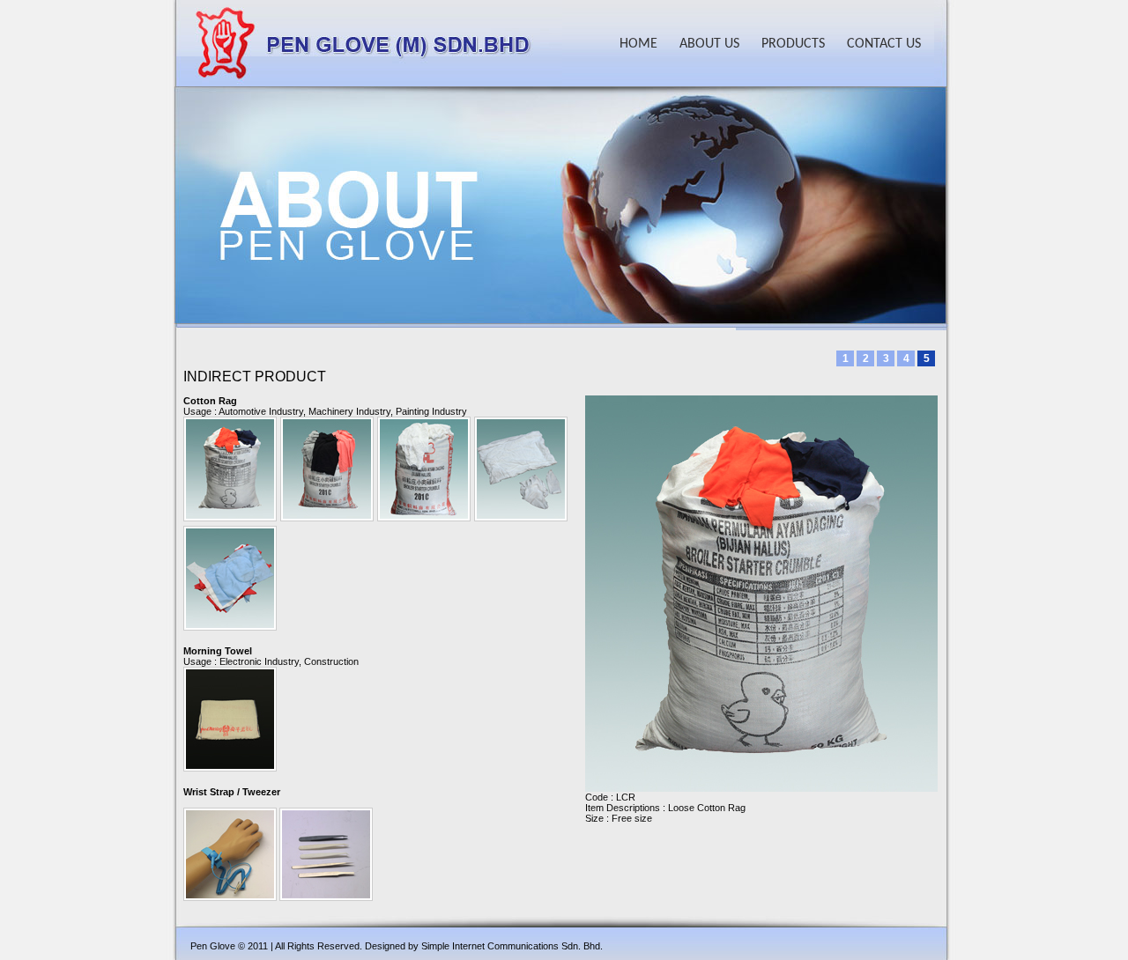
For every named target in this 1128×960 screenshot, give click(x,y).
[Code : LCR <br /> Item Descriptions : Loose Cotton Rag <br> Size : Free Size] (230, 422)
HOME (638, 44)
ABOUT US (709, 44)
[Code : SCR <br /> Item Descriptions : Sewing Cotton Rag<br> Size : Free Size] (230, 531)
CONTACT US (884, 44)
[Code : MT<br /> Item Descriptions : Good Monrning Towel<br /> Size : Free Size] (230, 672)
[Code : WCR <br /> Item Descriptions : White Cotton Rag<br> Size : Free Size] (424, 422)
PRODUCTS (793, 44)
